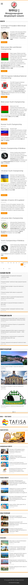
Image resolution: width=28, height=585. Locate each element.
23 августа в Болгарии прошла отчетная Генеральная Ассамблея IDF (18, 463)
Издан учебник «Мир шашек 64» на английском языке (17, 505)
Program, (3, 94)
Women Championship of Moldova (13, 148)
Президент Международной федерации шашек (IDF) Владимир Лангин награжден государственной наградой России (18, 482)
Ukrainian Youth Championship (12, 171)
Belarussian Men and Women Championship (11, 48)
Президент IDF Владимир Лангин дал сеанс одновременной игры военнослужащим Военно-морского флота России (18, 498)
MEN (22, 66)
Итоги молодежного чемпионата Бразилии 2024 (12, 406)
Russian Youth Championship (11, 124)
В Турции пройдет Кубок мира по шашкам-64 (11, 292)
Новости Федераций (5, 349)
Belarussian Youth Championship (13, 102)
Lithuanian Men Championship (12, 218)
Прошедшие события (6, 316)
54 (24, 266)
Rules (23, 92)
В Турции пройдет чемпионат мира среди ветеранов (13, 281)
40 (13, 262)
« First (2, 262)
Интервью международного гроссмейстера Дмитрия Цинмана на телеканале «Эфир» (18, 530)
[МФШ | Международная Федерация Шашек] (14, 5)
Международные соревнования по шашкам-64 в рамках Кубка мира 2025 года (18, 561)
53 (24, 264)
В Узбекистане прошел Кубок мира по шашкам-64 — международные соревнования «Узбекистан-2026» (17, 548)
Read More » (4, 42)
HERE (11, 39)
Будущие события (5, 273)
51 (19, 262)
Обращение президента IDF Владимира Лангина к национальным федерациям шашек (18, 523)
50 (16, 262)
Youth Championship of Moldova (12, 241)
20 (8, 262)
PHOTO (7, 163)
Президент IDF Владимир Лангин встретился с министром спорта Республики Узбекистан (17, 451)
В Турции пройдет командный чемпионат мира (12, 308)
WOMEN (3, 68)
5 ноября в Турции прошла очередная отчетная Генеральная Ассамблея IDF (17, 457)
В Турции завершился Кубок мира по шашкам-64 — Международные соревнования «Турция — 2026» (18, 555)
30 (10, 262)
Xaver (18, 582)
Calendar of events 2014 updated (12, 200)
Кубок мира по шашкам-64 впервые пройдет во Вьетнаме (17, 541)
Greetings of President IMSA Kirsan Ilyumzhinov (13, 27)
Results (7, 94)
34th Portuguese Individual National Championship (13, 77)
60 (3, 268)
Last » (9, 268)
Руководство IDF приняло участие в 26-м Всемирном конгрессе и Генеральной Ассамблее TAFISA (17, 470)
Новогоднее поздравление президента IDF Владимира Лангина (17, 516)
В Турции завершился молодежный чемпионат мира (13, 342)
